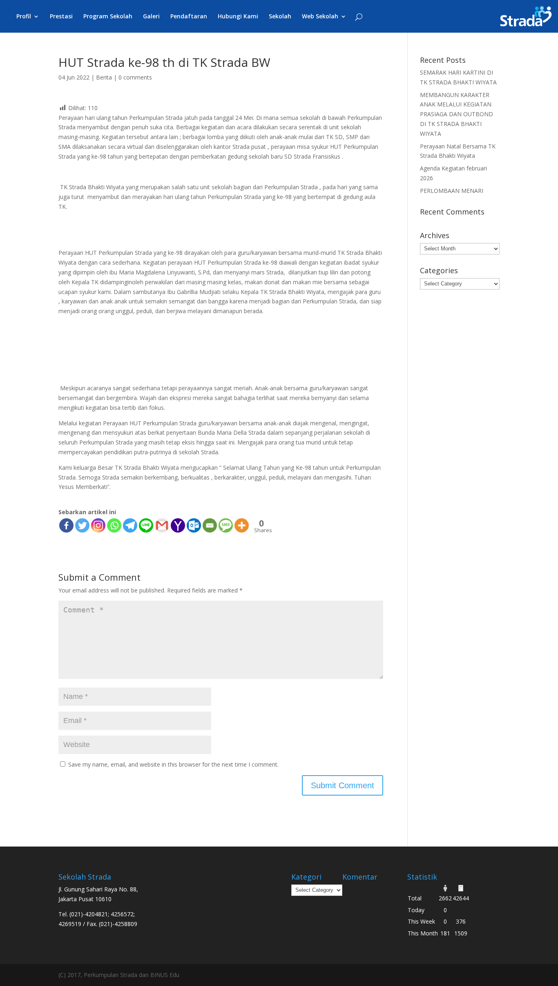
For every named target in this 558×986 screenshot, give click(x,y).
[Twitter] (82, 525)
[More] (241, 525)
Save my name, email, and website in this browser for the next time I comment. (173, 764)
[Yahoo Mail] (178, 525)
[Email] (210, 525)
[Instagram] (98, 525)
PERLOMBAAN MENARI (451, 191)
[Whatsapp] (114, 525)
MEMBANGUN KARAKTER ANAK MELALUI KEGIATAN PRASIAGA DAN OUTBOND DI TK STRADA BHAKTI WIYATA (456, 114)
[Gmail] (162, 525)
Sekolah (280, 16)
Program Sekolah (107, 16)
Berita (104, 77)
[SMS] (226, 525)
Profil (23, 16)
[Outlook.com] (194, 525)
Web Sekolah (320, 16)
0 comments (135, 77)
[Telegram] (130, 525)
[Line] (146, 525)
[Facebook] (66, 525)
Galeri (151, 16)
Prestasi (61, 16)
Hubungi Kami (238, 16)
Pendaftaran (188, 16)
